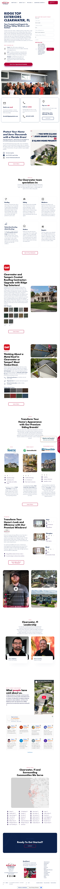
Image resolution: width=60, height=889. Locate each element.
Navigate (48, 118)
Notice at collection (22, 887)
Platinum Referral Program (48, 869)
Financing (45, 864)
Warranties (46, 871)
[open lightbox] (44, 579)
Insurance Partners (47, 872)
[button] (14, 2)
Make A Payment (46, 861)
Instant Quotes (46, 863)
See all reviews (13, 721)
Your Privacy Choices (34, 887)
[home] (5, 2)
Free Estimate (46, 873)
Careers (45, 877)
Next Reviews (30, 752)
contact (30, 845)
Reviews (45, 868)
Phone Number (37, 22)
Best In (45, 876)
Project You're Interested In (40, 32)
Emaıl (36, 27)
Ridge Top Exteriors (14, 716)
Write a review (19, 721)
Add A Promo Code (38, 42)
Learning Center (46, 874)
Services (45, 865)
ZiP (35, 37)
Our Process (46, 867)
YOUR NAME (37, 18)
